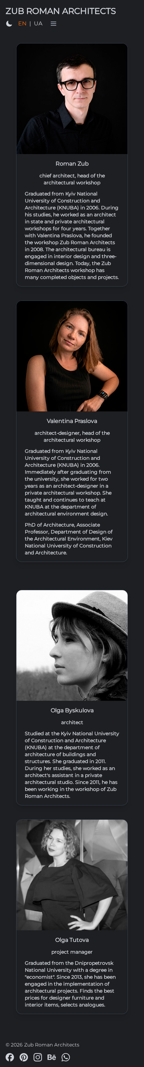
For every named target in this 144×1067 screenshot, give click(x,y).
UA (38, 23)
